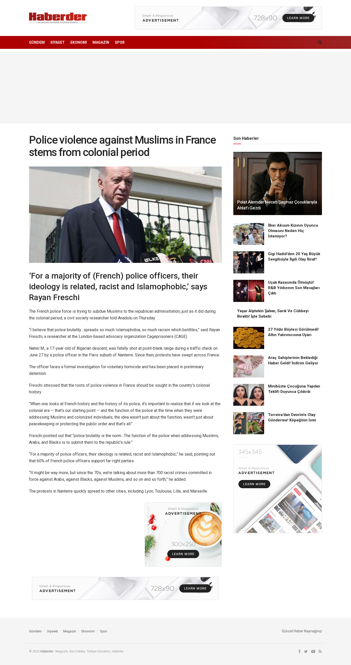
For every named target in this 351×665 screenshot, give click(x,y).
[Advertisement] (175, 88)
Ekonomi (78, 42)
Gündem (37, 42)
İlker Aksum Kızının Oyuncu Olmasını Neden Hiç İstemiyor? (293, 231)
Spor (120, 42)
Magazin (101, 42)
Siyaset (57, 42)
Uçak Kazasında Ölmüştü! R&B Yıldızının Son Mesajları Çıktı (294, 287)
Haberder (46, 651)
